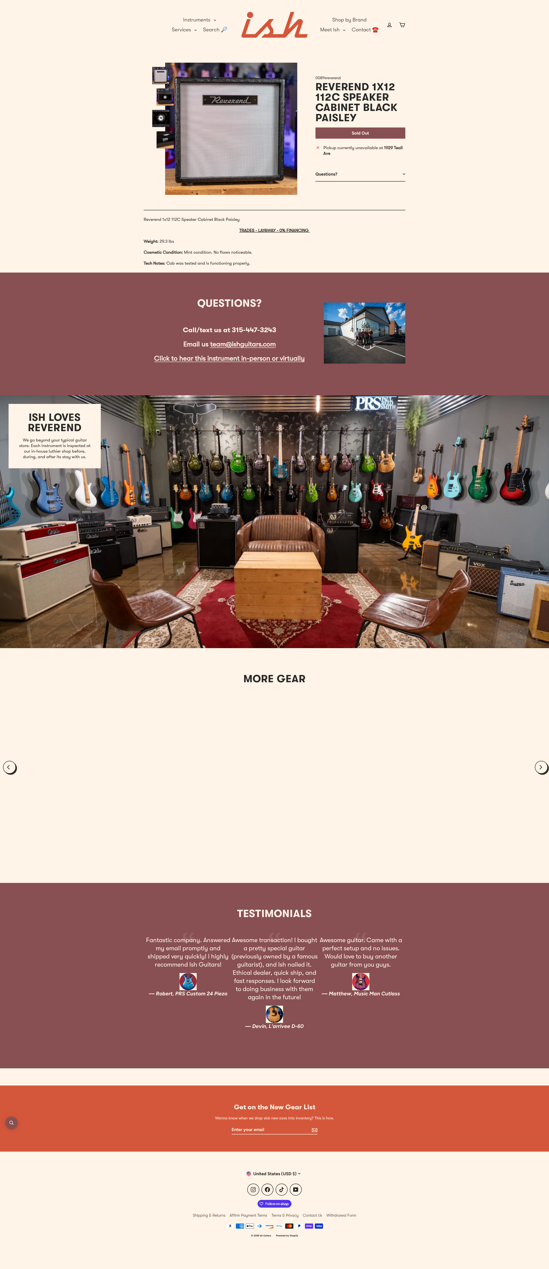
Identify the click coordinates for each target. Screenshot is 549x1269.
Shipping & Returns (209, 1215)
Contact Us (312, 1215)
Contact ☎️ (365, 30)
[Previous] (9, 767)
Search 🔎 (215, 30)
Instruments (197, 20)
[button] (11, 1123)
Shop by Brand (349, 20)
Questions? (326, 174)
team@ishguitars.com (243, 344)
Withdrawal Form (341, 1215)
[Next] (541, 767)
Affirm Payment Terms (248, 1215)
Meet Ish (330, 30)
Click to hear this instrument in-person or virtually (229, 358)
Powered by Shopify (287, 1235)
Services (182, 30)
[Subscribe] (314, 1129)
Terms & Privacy (285, 1215)
